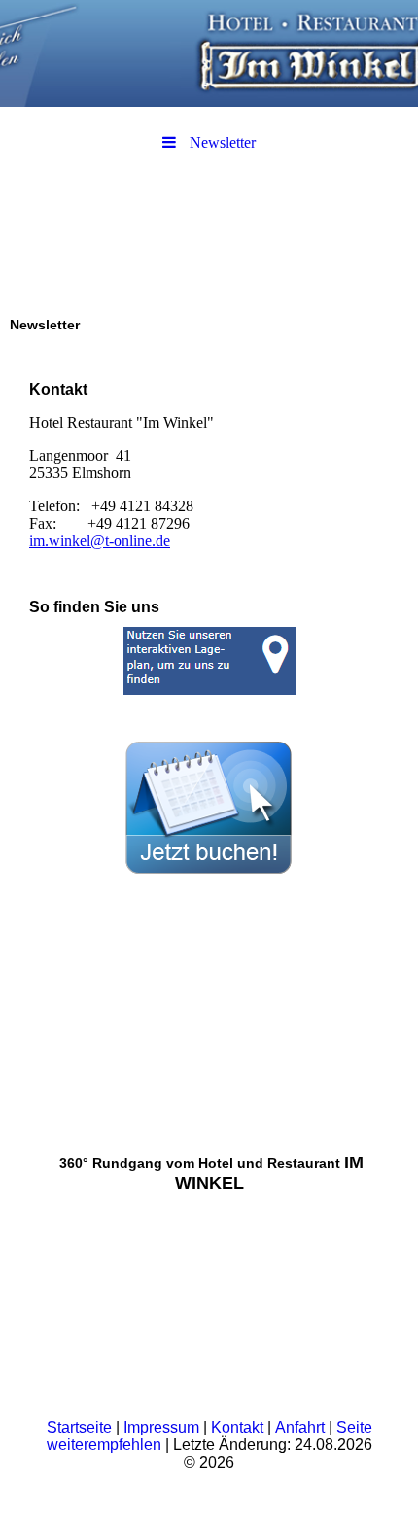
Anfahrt (302, 1427)
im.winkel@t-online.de (99, 541)
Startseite (79, 1427)
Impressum (163, 1427)
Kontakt (239, 1427)
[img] (209, 53)
